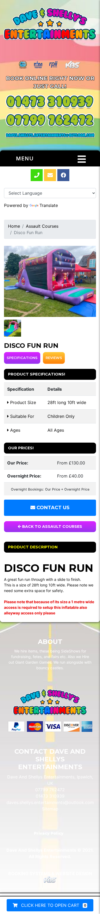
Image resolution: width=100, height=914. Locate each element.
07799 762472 (50, 789)
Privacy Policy (48, 833)
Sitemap (50, 808)
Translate (48, 205)
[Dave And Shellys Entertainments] (50, 24)
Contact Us (52, 508)
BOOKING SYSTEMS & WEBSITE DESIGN (50, 873)
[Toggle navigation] (81, 159)
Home (14, 226)
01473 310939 (50, 796)
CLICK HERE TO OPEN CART (53, 905)
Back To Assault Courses (51, 526)
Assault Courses (42, 226)
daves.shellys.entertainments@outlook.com (50, 802)
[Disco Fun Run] (50, 281)
